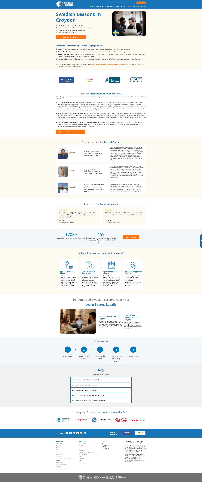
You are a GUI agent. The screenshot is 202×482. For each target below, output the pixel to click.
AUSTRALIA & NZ (83, 454)
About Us (58, 445)
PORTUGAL (82, 463)
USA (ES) (81, 450)
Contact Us (59, 443)
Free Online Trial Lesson (139, 6)
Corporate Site (60, 454)
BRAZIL (81, 456)
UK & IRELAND (82, 443)
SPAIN (80, 461)
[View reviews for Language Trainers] (120, 477)
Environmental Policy (61, 464)
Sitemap (58, 460)
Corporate (123, 6)
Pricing (117, 6)
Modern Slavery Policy (62, 469)
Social (57, 452)
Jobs (57, 447)
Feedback (58, 456)
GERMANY (81, 458)
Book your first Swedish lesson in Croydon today (107, 64)
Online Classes (109, 6)
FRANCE (81, 448)
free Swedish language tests (83, 110)
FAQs (129, 6)
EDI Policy (58, 467)
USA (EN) (81, 446)
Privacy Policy (59, 462)
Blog (57, 450)
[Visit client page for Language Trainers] (109, 477)
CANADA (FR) (90, 452)
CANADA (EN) (82, 452)
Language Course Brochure (63, 458)
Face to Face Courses (97, 6)
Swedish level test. (79, 238)
